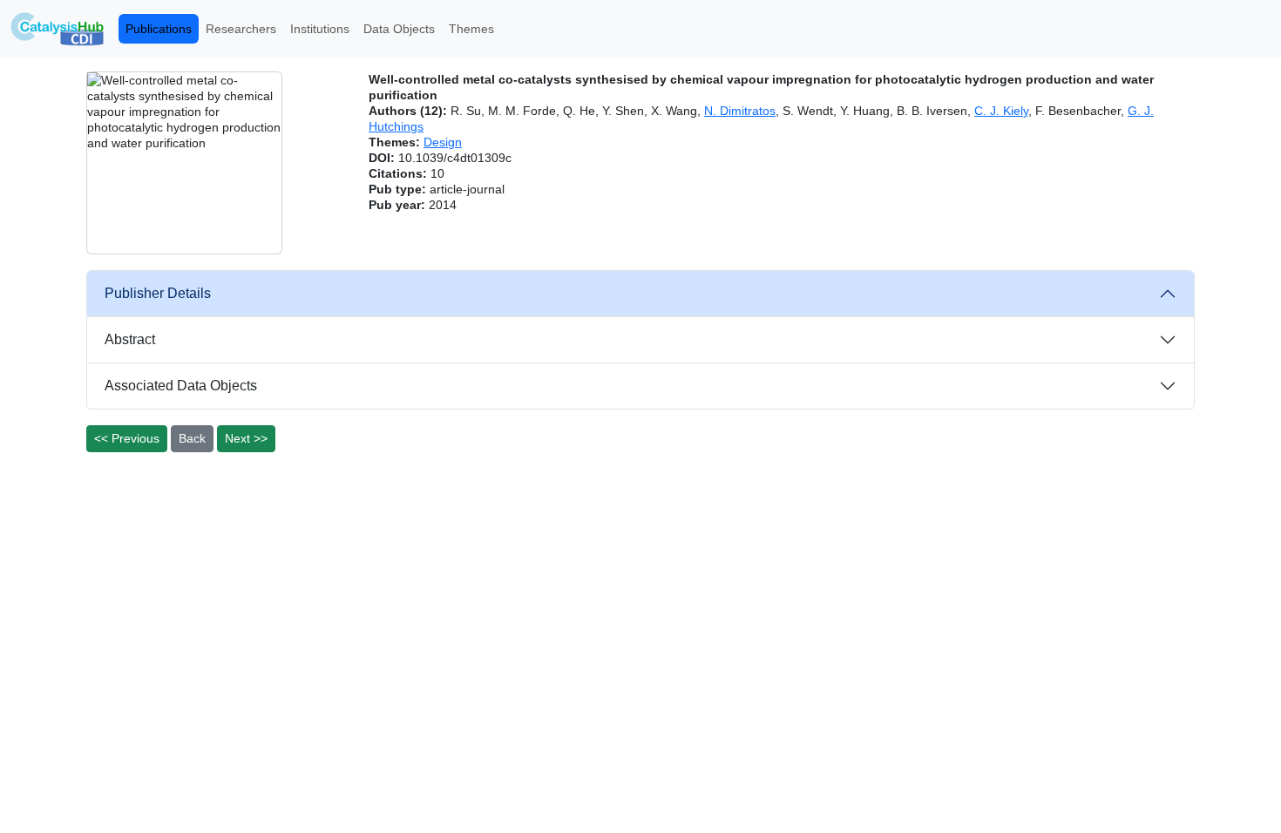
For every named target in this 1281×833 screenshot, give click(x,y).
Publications (158, 29)
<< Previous (126, 438)
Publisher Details (158, 293)
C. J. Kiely (1001, 111)
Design (443, 142)
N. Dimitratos (740, 111)
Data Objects (399, 29)
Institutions (319, 29)
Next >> (246, 438)
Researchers (241, 29)
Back (192, 438)
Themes (471, 29)
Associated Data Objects (181, 385)
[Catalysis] (57, 29)
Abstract (130, 339)
